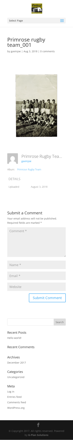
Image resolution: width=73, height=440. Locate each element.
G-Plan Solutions (38, 435)
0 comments (47, 51)
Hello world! (14, 338)
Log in (10, 391)
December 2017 (16, 362)
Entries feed (14, 397)
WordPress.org (16, 407)
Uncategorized (15, 377)
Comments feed (16, 402)
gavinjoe (16, 51)
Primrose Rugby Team (29, 169)
